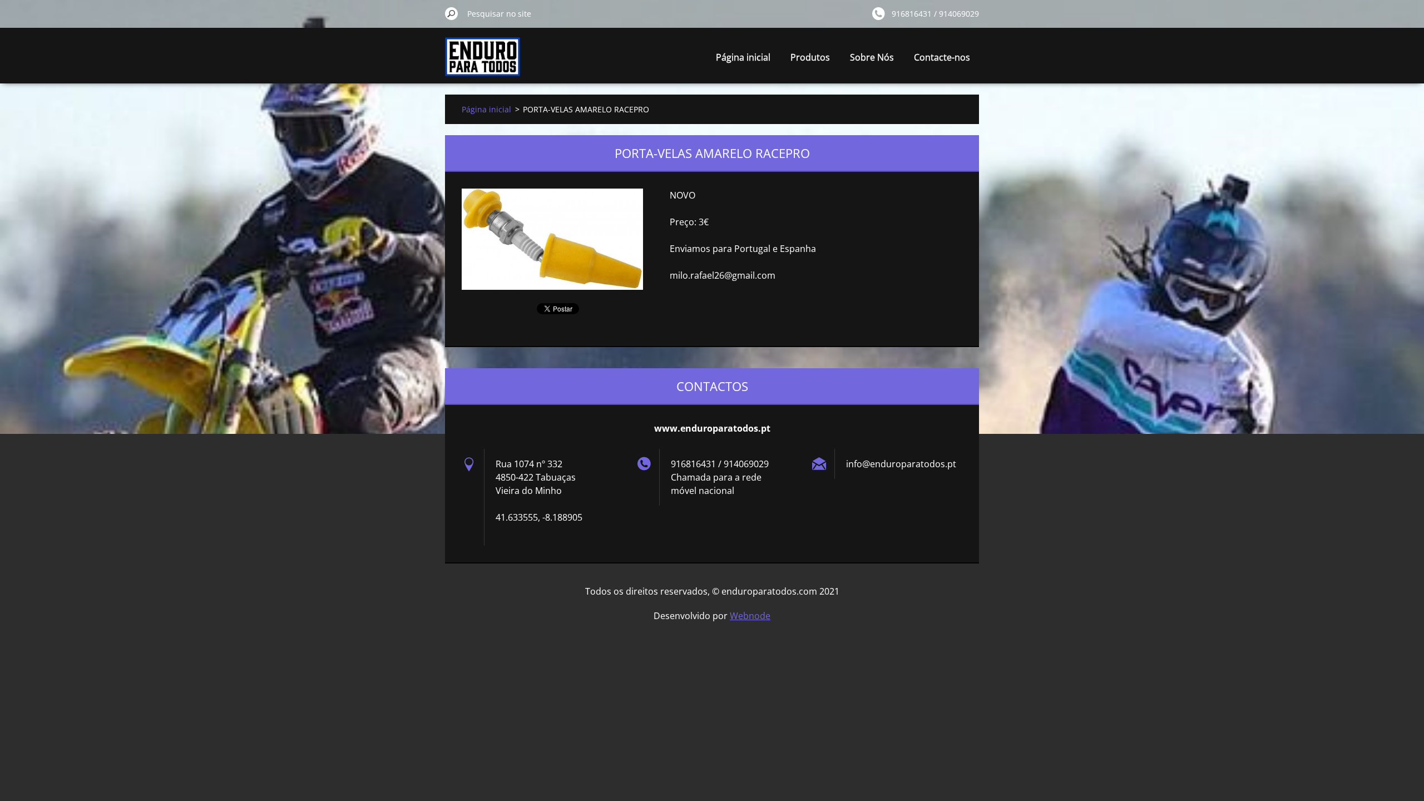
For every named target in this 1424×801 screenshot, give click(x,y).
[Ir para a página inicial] (482, 63)
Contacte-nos (942, 57)
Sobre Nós (872, 57)
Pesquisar (451, 13)
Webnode (750, 616)
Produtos (810, 57)
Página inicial (743, 57)
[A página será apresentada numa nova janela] (552, 239)
